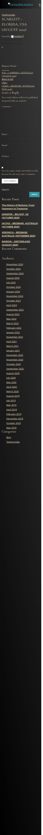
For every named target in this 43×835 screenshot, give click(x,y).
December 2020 (14, 355)
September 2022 (15, 309)
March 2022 (12, 323)
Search (5, 189)
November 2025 (14, 264)
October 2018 (13, 423)
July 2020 (11, 377)
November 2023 (14, 296)
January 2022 (13, 332)
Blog (8, 437)
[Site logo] (20, 4)
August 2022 (12, 314)
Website (5, 156)
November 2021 (14, 336)
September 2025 (15, 273)
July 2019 (11, 400)
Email (5, 145)
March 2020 (12, 391)
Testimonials (8, 14)
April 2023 (11, 305)
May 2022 (11, 318)
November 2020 (14, 359)
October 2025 (13, 268)
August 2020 (12, 373)
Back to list (7, 79)
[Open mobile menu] (3, 4)
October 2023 (13, 300)
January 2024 (13, 291)
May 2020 (11, 382)
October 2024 (13, 287)
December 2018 (14, 418)
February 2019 (13, 414)
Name (5, 134)
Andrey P (19, 36)
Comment (7, 106)
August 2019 (12, 395)
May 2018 (11, 427)
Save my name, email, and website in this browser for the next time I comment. (20, 172)
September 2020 (15, 368)
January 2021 (13, 350)
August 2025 (12, 278)
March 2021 (12, 346)
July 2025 (11, 282)
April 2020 (11, 386)
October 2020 (13, 364)
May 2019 (11, 405)
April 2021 (11, 341)
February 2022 (13, 327)
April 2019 (11, 409)
